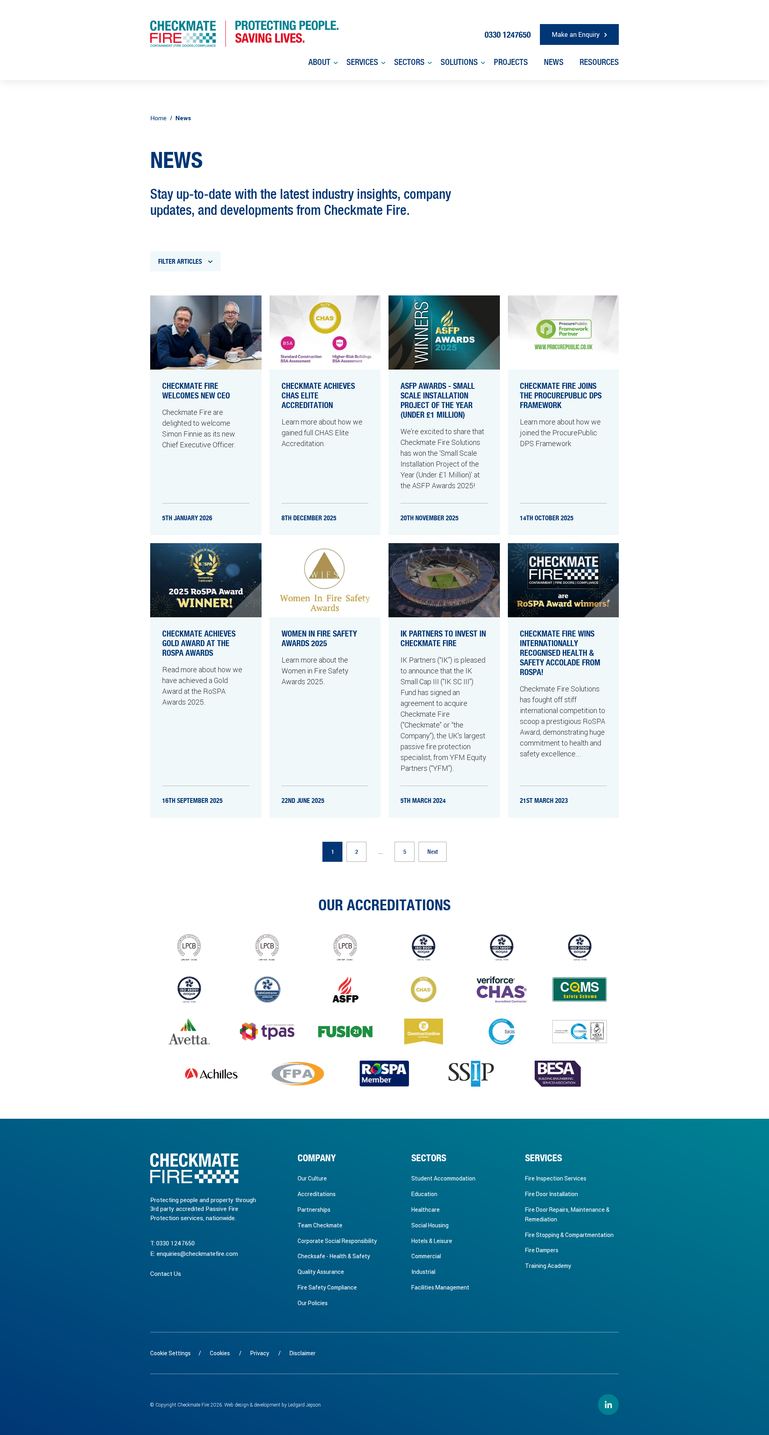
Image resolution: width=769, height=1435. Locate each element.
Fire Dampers (541, 1250)
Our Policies (313, 1303)
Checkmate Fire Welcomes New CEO (196, 391)
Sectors (409, 62)
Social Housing (430, 1225)
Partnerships (314, 1209)
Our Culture (312, 1178)
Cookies (220, 1353)
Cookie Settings (170, 1353)
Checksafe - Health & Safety (334, 1256)
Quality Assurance (321, 1271)
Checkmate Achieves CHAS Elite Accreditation (318, 396)
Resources (599, 62)
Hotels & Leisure (431, 1241)
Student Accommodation (443, 1178)
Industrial (423, 1271)
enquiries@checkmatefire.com (197, 1253)
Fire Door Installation (551, 1194)
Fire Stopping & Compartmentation (569, 1235)
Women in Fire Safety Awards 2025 (319, 639)
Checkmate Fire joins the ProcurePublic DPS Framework (561, 396)
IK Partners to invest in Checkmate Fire (443, 639)
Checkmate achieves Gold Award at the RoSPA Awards (199, 643)
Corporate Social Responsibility (337, 1241)
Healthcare (425, 1209)
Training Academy (548, 1265)
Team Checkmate (320, 1225)
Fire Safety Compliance (327, 1287)
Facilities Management (440, 1287)
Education (424, 1194)
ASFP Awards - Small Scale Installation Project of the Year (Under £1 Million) (438, 400)
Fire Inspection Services (555, 1178)
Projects (511, 62)
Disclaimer (303, 1353)
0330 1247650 (175, 1243)
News (554, 62)
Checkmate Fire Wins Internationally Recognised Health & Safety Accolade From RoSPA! (560, 653)
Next (432, 852)
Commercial (426, 1256)
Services (362, 62)
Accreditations (317, 1194)
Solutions (459, 62)
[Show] (335, 63)
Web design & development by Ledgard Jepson (272, 1404)
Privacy (259, 1353)
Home (158, 118)
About (319, 62)
